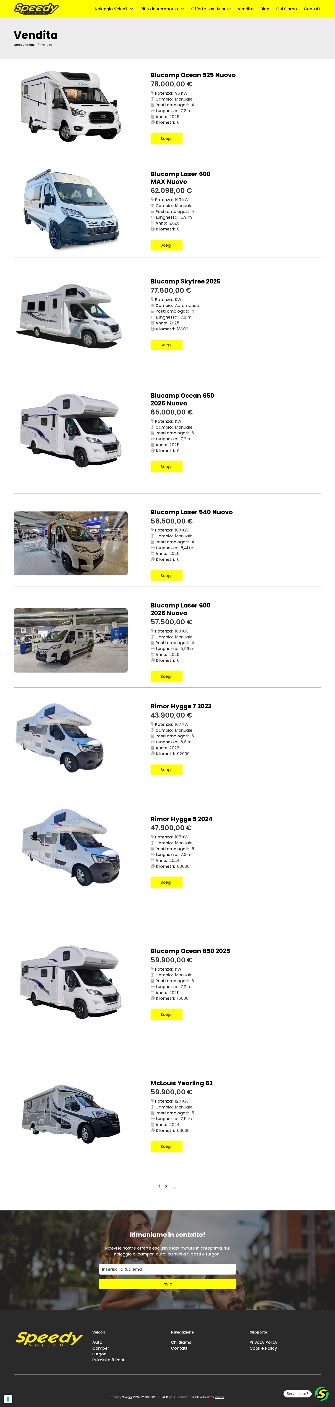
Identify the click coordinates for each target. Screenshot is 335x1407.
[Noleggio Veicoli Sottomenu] (131, 9)
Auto (97, 1342)
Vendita (246, 9)
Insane (219, 1397)
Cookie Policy (263, 1348)
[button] (322, 1394)
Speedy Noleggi (24, 45)
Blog (264, 9)
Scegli (166, 138)
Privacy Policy (263, 1342)
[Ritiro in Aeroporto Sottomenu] (182, 9)
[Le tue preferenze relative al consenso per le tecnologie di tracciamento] (8, 1399)
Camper (100, 1348)
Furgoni (99, 1354)
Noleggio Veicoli (111, 9)
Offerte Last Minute (211, 9)
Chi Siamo (286, 9)
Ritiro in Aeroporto (159, 9)
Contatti (312, 9)
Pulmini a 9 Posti (109, 1360)
